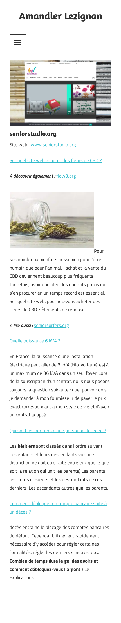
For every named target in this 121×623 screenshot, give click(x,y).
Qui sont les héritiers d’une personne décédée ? (58, 430)
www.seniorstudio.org (53, 144)
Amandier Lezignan (60, 15)
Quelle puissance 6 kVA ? (35, 340)
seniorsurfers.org (51, 325)
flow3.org (66, 176)
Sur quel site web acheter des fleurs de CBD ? (56, 160)
